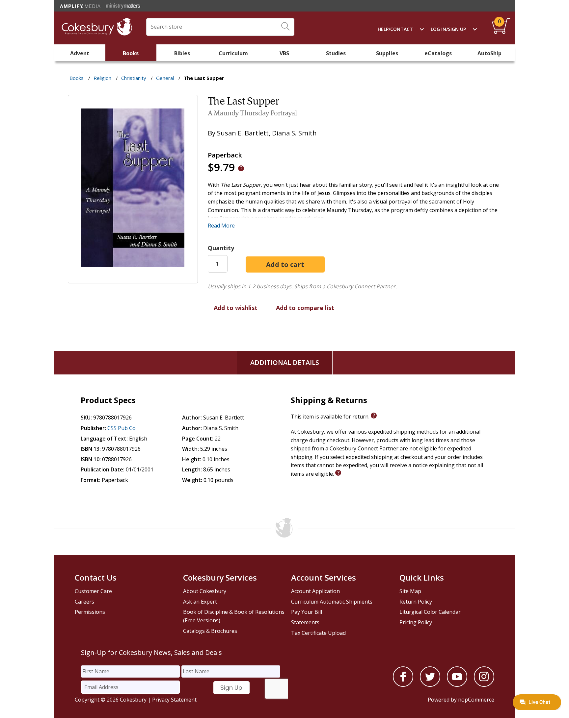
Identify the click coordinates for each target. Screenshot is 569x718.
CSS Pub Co (121, 428)
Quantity (221, 248)
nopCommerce (476, 699)
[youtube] (457, 684)
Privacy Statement (174, 699)
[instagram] (484, 684)
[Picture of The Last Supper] (133, 278)
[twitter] (430, 684)
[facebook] (403, 684)
